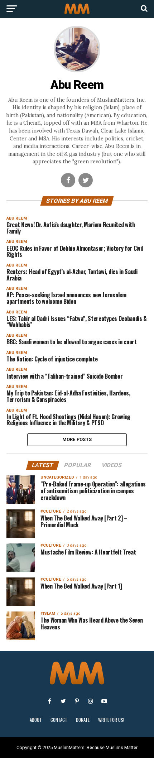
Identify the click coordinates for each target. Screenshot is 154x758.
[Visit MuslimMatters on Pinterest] (77, 701)
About (36, 719)
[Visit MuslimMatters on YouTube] (104, 701)
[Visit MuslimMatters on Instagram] (90, 701)
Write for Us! (111, 719)
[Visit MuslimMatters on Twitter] (63, 701)
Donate (83, 719)
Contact (58, 719)
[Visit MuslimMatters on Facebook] (49, 701)
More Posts (77, 439)
